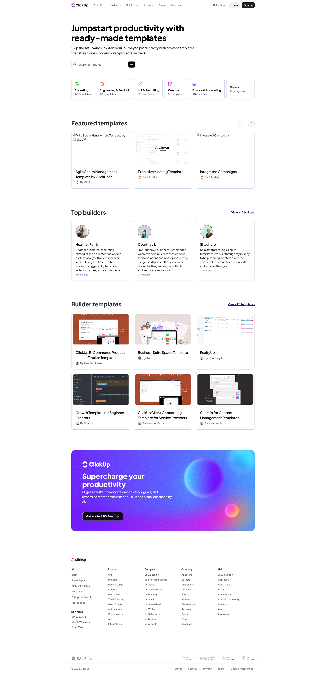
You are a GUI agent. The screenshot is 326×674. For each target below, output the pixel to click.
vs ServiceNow (153, 589)
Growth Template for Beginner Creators (100, 415)
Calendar (113, 589)
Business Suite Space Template (163, 352)
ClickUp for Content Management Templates (219, 415)
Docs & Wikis (115, 584)
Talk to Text (78, 602)
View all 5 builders (243, 212)
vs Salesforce (152, 614)
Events (185, 594)
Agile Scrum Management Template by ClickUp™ (96, 174)
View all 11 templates (241, 304)
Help (220, 569)
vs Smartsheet (153, 604)
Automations (115, 609)
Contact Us (224, 579)
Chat (110, 574)
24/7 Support (225, 574)
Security (192, 668)
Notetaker (77, 591)
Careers (186, 579)
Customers (188, 584)
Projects (112, 579)
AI (72, 569)
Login (234, 5)
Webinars (223, 604)
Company (187, 569)
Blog (220, 609)
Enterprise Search (81, 597)
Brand (185, 619)
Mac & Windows (80, 622)
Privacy (207, 668)
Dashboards (115, 594)
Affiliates (187, 589)
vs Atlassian (152, 574)
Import (221, 589)
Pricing (162, 5)
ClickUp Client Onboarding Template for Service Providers (162, 415)
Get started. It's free (99, 516)
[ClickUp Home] (79, 5)
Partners (186, 599)
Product (112, 569)
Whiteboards (115, 614)
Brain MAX (77, 627)
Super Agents (79, 580)
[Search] (131, 64)
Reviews (186, 609)
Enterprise (176, 5)
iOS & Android (79, 617)
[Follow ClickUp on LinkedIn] (73, 658)
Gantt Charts (115, 604)
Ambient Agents (80, 585)
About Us (187, 574)
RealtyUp (207, 352)
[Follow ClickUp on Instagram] (85, 658)
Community (224, 594)
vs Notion (150, 619)
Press (185, 614)
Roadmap (187, 624)
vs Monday (151, 594)
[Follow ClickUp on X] (90, 658)
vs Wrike (150, 609)
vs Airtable (151, 624)
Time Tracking (116, 599)
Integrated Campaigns (218, 171)
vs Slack (150, 599)
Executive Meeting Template (160, 171)
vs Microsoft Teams (156, 579)
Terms (221, 668)
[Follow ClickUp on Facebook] (79, 658)
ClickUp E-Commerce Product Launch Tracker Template (100, 355)
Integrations (115, 624)
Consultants (188, 604)
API (110, 619)
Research (223, 614)
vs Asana (150, 584)
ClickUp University (228, 599)
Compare (150, 569)
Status (178, 668)
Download (77, 611)
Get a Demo (224, 584)
